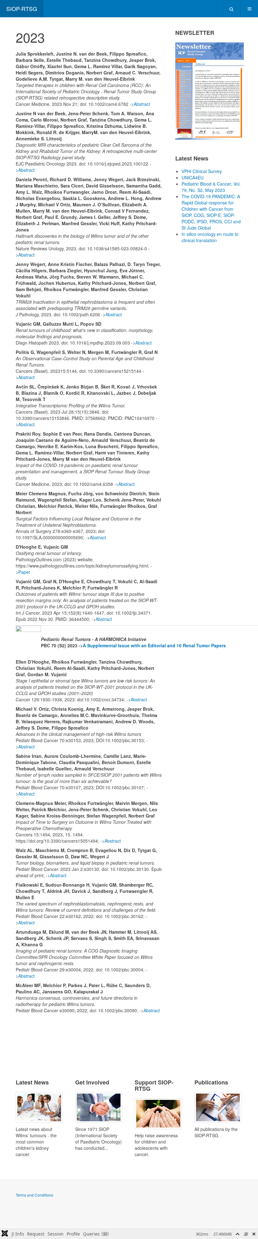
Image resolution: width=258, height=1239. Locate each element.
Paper (24, 572)
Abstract (142, 104)
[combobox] (231, 8)
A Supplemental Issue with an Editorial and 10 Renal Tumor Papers (154, 645)
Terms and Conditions (34, 1195)
